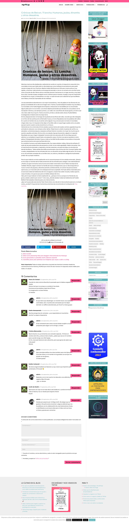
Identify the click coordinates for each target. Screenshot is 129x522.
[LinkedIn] (39, 1)
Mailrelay (102, 243)
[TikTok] (36, 1)
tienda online (103, 259)
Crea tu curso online (100, 215)
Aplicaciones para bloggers (95, 212)
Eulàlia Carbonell (34, 364)
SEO (98, 259)
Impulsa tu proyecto (93, 243)
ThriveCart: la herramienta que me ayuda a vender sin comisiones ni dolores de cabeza (34, 493)
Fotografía (91, 238)
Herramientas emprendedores (96, 241)
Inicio (61, 4)
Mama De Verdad (34, 279)
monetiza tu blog (93, 254)
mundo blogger (101, 254)
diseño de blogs (97, 225)
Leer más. (92, 520)
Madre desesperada (35, 310)
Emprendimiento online (94, 233)
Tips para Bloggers (42, 18)
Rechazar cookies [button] (77, 520)
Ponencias (101, 4)
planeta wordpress (100, 257)
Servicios (79, 4)
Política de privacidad (42, 458)
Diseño (90, 225)
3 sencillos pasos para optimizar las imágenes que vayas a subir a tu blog (46, 259)
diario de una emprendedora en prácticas (96, 221)
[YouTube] (41, 1)
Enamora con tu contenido (95, 235)
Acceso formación (99, 1)
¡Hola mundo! (27, 253)
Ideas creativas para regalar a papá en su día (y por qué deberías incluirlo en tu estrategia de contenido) (33, 505)
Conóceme (86, 1)
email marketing (92, 228)
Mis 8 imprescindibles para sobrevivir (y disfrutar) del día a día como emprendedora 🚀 (34, 499)
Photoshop (91, 257)
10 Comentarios (52, 18)
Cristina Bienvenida (35, 331)
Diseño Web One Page (91, 487)
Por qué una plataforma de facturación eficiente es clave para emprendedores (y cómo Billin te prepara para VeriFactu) (33, 487)
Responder (76, 280)
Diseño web (69, 4)
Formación (90, 4)
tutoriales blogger (93, 267)
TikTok (90, 262)
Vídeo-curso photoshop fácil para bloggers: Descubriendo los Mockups (45, 255)
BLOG (106, 1)
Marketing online (93, 246)
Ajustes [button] (85, 520)
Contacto (80, 1)
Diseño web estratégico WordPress (93, 485)
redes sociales (92, 259)
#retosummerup (93, 210)
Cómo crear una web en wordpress (93, 503)
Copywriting (92, 215)
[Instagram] (43, 1)
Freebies (97, 238)
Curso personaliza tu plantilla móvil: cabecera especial (40, 257)
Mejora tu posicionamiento (95, 249)
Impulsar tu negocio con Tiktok (92, 494)
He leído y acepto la (36, 458)
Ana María (26, 18)
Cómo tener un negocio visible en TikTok (94, 496)
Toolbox (92, 1)
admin (38, 298)
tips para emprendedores (94, 265)
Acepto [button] (68, 520)
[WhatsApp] (34, 1)
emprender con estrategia (95, 230)
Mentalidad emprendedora (95, 251)
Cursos (90, 218)
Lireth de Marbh (34, 387)
